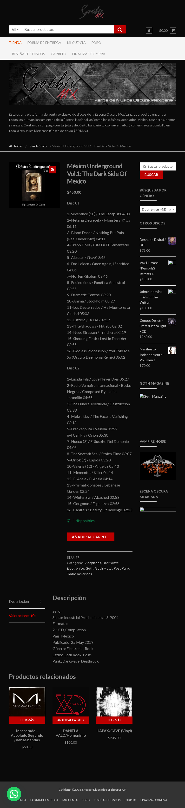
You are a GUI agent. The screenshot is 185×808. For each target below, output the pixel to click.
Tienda (15, 42)
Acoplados (93, 563)
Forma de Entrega (44, 42)
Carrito (58, 54)
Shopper (87, 789)
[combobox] (158, 209)
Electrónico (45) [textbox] (156, 209)
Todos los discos (79, 574)
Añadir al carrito (91, 536)
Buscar (151, 174)
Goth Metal (103, 568)
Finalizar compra (88, 54)
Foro (96, 42)
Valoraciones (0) (22, 615)
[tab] (27, 601)
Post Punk (121, 568)
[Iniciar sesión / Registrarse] (149, 30)
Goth (89, 568)
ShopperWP (118, 789)
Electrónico (38, 146)
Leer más (26, 720)
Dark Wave (111, 563)
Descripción (19, 601)
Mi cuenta (76, 42)
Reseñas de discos (28, 54)
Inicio (18, 146)
